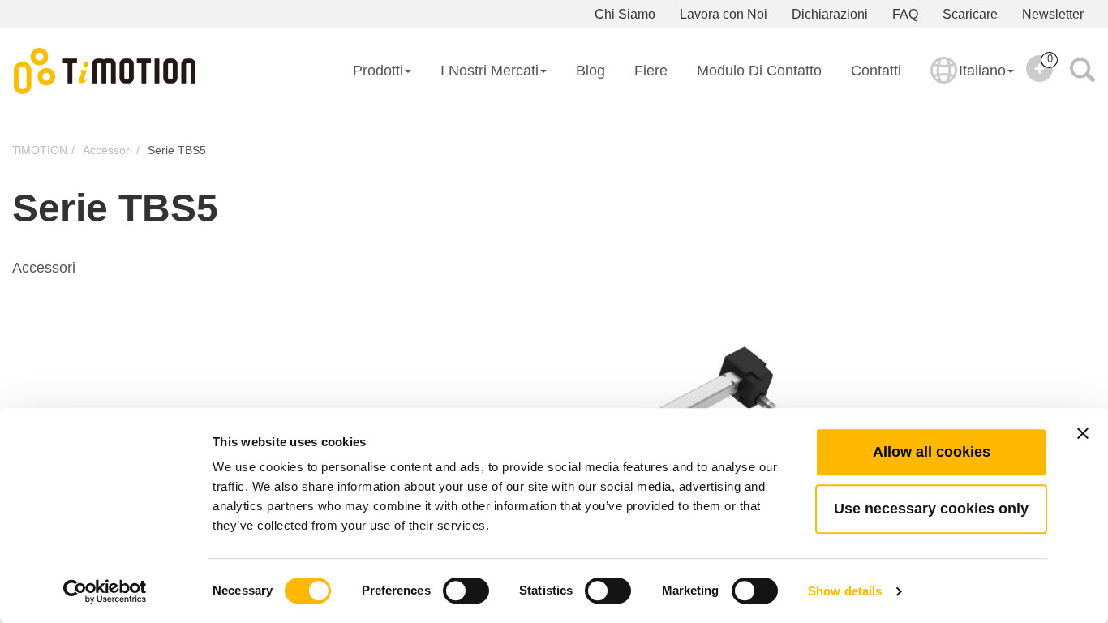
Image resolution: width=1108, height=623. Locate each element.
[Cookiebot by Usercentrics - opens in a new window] (105, 591)
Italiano (982, 70)
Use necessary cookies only (931, 509)
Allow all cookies (931, 452)
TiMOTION (39, 150)
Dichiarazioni (830, 14)
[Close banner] (1083, 433)
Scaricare (970, 14)
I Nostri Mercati (489, 70)
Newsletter (1053, 14)
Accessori (107, 150)
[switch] (466, 591)
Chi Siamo (625, 14)
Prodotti (378, 70)
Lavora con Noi (723, 14)
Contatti (876, 70)
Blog (590, 70)
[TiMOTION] (105, 71)
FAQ (905, 14)
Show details (845, 591)
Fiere (651, 70)
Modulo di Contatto (759, 70)
